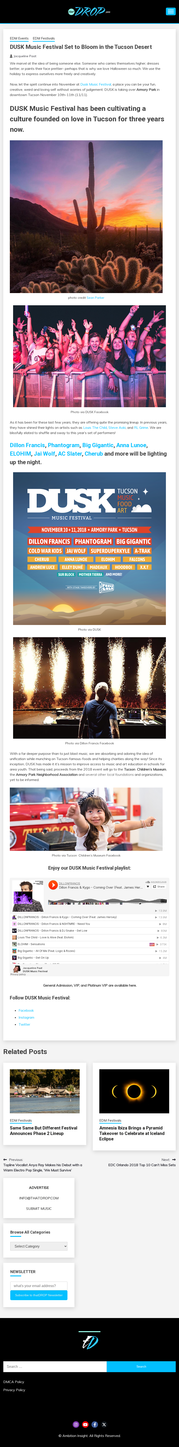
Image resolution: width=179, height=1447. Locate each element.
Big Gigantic (98, 445)
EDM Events (19, 38)
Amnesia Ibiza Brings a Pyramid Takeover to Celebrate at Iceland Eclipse (132, 1133)
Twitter (24, 1024)
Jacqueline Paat (25, 56)
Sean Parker (95, 298)
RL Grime (141, 427)
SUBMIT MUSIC (39, 1208)
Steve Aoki (117, 427)
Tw (104, 1424)
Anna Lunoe (131, 445)
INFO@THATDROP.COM (39, 1198)
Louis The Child (95, 427)
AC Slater (70, 453)
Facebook (26, 1010)
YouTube (85, 1424)
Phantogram (63, 445)
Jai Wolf (44, 453)
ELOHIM (20, 453)
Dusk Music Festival (95, 84)
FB (94, 1424)
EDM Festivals (44, 38)
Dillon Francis (27, 445)
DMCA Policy (13, 1382)
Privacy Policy (14, 1390)
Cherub (94, 453)
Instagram (26, 1017)
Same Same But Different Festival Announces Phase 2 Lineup (43, 1130)
